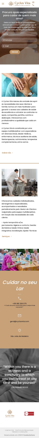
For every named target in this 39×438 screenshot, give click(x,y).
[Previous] (2, 260)
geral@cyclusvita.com (19, 321)
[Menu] (3, 3)
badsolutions (29, 435)
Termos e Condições (20, 432)
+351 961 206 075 (20, 303)
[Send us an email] (33, 2)
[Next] (37, 260)
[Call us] (33, 5)
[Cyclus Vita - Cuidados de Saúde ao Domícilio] (19, 4)
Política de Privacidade (24, 430)
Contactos (9, 430)
